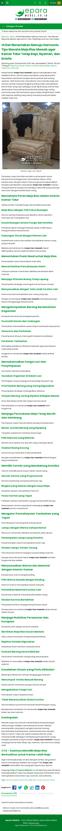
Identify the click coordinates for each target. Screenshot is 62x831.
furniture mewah (12, 780)
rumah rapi (41, 780)
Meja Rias (32, 780)
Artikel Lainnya (27, 793)
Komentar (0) (9, 793)
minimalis (14, 68)
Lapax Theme (20, 825)
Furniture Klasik (38, 66)
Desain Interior (25, 66)
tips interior (50, 780)
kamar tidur (23, 780)
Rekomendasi (45, 793)
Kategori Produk (14, 26)
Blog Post (14, 66)
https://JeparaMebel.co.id (24, 770)
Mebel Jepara (50, 66)
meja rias (5, 68)
